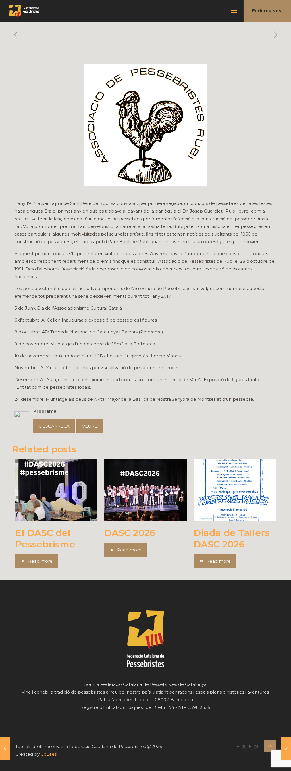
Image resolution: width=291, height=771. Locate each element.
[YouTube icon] (250, 746)
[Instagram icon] (256, 746)
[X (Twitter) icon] (244, 746)
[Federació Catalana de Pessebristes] (24, 11)
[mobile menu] (234, 11)
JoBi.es (49, 754)
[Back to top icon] (270, 746)
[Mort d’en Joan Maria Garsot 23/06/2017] (5, 748)
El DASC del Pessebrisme (45, 538)
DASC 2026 (129, 532)
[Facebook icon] (238, 746)
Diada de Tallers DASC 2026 (231, 538)
